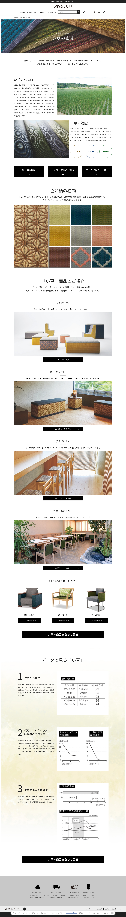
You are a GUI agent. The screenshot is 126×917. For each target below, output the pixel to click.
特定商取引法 (98, 909)
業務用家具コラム (116, 909)
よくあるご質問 (52, 12)
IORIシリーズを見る (63, 359)
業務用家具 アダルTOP (20, 17)
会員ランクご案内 (32, 12)
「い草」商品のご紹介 (63, 170)
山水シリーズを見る (63, 429)
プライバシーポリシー (87, 909)
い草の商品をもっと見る (63, 634)
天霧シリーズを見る (63, 567)
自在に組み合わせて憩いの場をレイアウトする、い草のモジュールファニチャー (62, 309)
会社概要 (107, 909)
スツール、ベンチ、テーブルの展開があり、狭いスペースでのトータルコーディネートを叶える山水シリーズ (62, 378)
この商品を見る (30, 620)
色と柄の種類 (28, 170)
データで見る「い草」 (97, 170)
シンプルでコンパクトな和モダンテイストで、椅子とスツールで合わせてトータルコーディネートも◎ (62, 448)
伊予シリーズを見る (63, 498)
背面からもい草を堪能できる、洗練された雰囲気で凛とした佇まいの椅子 (62, 517)
